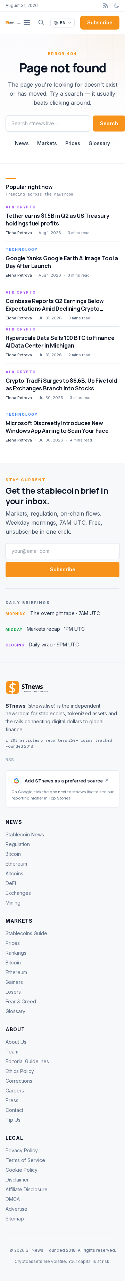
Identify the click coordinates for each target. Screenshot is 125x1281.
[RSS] (105, 5)
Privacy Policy (22, 1150)
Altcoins (14, 873)
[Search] (41, 22)
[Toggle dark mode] (116, 5)
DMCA (13, 1199)
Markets (47, 143)
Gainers (14, 982)
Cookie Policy (22, 1170)
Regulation (18, 844)
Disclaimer (17, 1180)
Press (12, 1100)
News (22, 143)
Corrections (19, 1081)
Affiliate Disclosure (27, 1189)
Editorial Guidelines (27, 1061)
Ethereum (16, 864)
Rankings (16, 953)
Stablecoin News (25, 834)
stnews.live (41, 706)
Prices (72, 143)
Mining (13, 903)
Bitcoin (13, 854)
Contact (14, 1110)
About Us (16, 1042)
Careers (15, 1090)
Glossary (99, 143)
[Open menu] (26, 22)
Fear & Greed (21, 1001)
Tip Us (13, 1120)
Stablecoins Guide (26, 933)
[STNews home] (39, 687)
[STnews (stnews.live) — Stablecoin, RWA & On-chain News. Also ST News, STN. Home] (13, 22)
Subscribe (99, 22)
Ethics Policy (20, 1071)
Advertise (16, 1209)
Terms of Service (25, 1160)
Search (109, 123)
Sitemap (15, 1219)
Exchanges (18, 893)
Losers (13, 992)
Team (12, 1052)
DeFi (11, 883)
